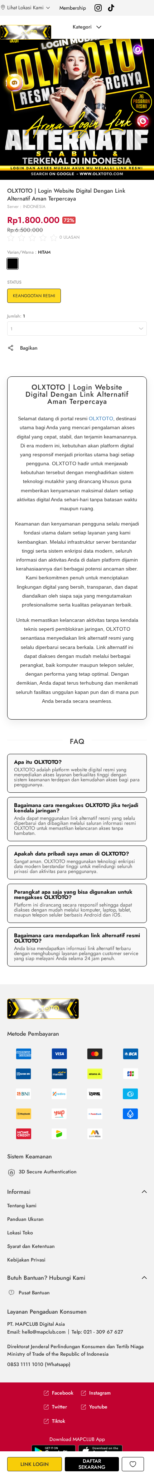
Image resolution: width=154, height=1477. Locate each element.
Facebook (62, 1393)
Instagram (100, 1393)
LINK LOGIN (34, 1464)
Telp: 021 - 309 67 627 (97, 1331)
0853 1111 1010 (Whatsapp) (39, 1364)
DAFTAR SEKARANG (91, 1464)
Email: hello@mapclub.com (36, 1331)
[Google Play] (100, 1450)
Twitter (59, 1407)
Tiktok (58, 1421)
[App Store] (54, 1450)
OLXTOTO (101, 418)
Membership (72, 7)
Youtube (98, 1407)
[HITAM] (12, 263)
